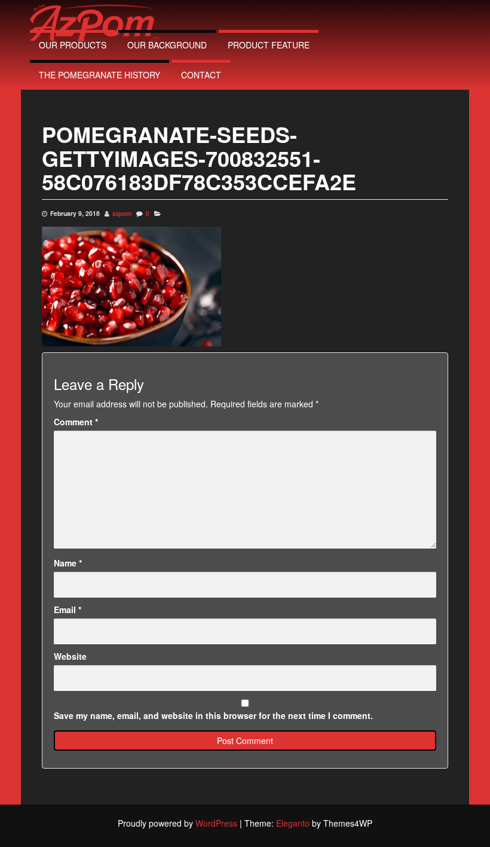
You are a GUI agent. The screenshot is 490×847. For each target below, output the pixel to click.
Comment (76, 422)
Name (68, 563)
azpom (121, 213)
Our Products (72, 45)
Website (70, 656)
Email (67, 610)
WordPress (216, 823)
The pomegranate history (99, 75)
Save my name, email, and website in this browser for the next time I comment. (213, 715)
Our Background (167, 45)
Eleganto (293, 823)
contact (201, 75)
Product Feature (269, 45)
